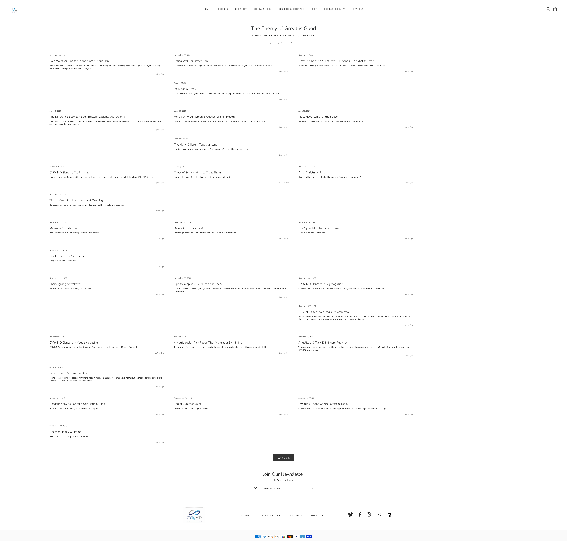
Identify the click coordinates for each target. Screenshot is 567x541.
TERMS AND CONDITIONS (269, 515)
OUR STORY (241, 9)
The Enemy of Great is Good (283, 28)
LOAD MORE (283, 458)
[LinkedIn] (389, 515)
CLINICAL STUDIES (263, 9)
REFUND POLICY (318, 515)
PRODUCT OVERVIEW (334, 9)
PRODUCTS (222, 9)
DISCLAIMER (244, 515)
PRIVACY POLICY (295, 515)
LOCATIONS (357, 9)
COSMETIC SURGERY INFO (291, 9)
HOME (207, 9)
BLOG (314, 9)
